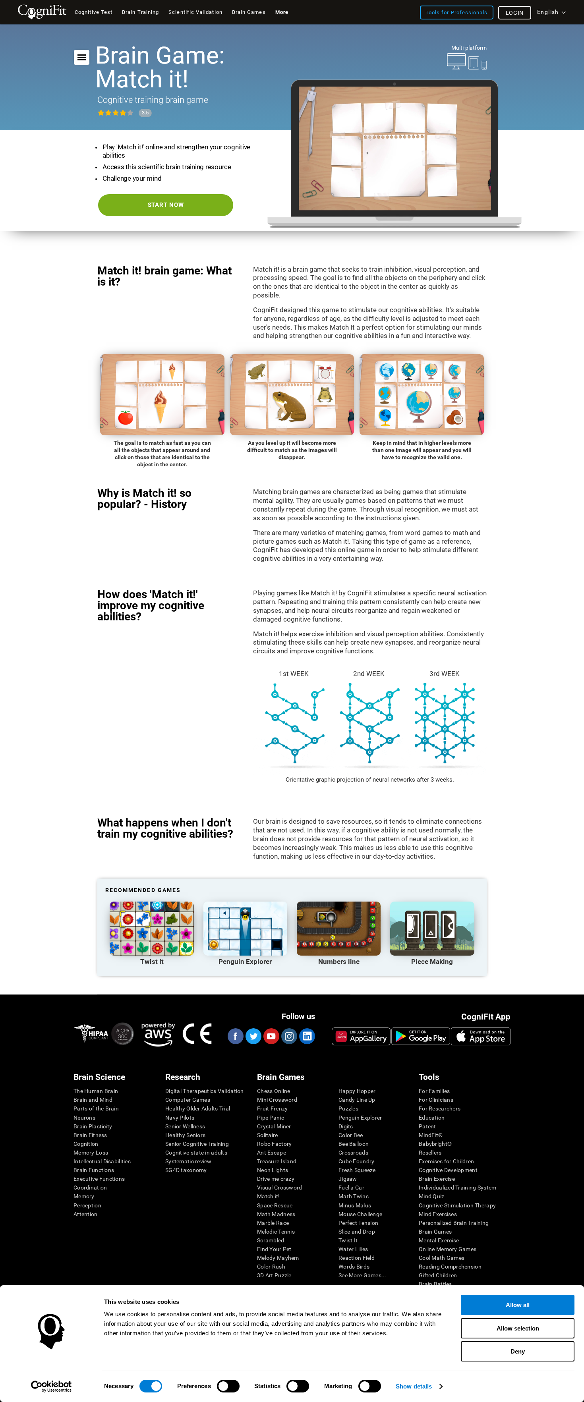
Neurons (84, 1117)
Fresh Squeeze (357, 1170)
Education (432, 1117)
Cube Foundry (356, 1161)
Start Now (166, 205)
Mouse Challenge (360, 1214)
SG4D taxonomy (186, 1170)
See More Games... (362, 1275)
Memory (84, 1196)
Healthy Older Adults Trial (197, 1108)
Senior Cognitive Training (197, 1144)
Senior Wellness (185, 1126)
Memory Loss (90, 1152)
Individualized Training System (457, 1187)
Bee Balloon (353, 1144)
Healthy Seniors (185, 1135)
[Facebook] (235, 1036)
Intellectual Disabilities (102, 1161)
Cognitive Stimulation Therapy (457, 1205)
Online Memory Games (447, 1249)
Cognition (86, 1144)
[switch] (228, 1386)
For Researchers (439, 1108)
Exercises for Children (446, 1161)
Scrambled (270, 1240)
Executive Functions (99, 1179)
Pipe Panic (270, 1117)
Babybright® (435, 1144)
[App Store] (481, 1036)
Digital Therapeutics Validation (204, 1091)
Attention (85, 1214)
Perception (87, 1205)
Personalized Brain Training (454, 1223)
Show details (414, 1386)
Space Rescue (274, 1205)
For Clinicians (436, 1100)
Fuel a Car (351, 1187)
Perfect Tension (358, 1223)
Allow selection (518, 1328)
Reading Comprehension (450, 1266)
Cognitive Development (448, 1170)
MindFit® (431, 1135)
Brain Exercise (437, 1179)
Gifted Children (438, 1275)
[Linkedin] (306, 1036)
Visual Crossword (279, 1187)
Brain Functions (93, 1170)
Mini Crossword (277, 1100)
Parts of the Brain (96, 1108)
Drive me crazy (275, 1179)
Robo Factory (274, 1144)
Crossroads (353, 1152)
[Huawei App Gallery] (361, 1036)
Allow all (518, 1305)
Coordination (90, 1187)
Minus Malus (354, 1205)
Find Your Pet (274, 1249)
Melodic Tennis (276, 1231)
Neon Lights (272, 1170)
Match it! (268, 1196)
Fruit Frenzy (272, 1108)
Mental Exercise (439, 1240)
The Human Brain (95, 1091)
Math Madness (276, 1214)
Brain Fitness (90, 1135)
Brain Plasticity (92, 1126)
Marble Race (273, 1223)
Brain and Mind (92, 1100)
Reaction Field (356, 1258)
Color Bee (350, 1135)
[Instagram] (288, 1036)
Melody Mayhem (278, 1258)
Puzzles (348, 1108)
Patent (427, 1126)
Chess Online (273, 1091)
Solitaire (267, 1135)
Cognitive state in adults (196, 1152)
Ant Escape (271, 1152)
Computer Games (187, 1100)
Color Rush (271, 1266)
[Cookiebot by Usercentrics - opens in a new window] (51, 1386)
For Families (434, 1091)
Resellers (430, 1152)
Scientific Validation (195, 12)
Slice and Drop (356, 1231)
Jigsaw (347, 1179)
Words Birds (353, 1266)
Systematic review (188, 1161)
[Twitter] (253, 1036)
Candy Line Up (356, 1100)
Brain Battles (435, 1284)
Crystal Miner (274, 1126)
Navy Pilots (179, 1117)
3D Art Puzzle (274, 1275)
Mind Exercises (438, 1214)
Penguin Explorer (360, 1117)
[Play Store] (420, 1036)
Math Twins (353, 1196)
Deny (518, 1351)
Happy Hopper (356, 1091)
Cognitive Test (93, 12)
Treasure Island (276, 1161)
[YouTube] (271, 1036)
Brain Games (435, 1231)
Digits (345, 1126)
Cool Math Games (441, 1258)
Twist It (348, 1240)
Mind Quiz (432, 1196)
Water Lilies (353, 1249)
